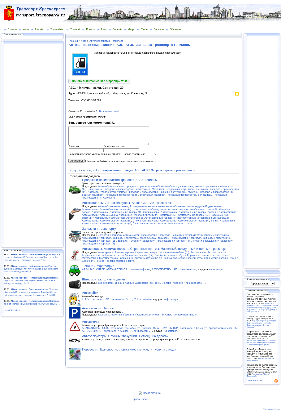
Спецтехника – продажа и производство (111, 189)
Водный (117, 29)
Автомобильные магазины (113, 206)
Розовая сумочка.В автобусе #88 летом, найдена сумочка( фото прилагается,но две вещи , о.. (31, 269)
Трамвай (75, 29)
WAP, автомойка (115, 299)
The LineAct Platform (271, 409)
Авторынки (109, 197)
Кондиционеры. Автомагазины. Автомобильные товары (174, 212)
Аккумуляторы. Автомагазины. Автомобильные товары (162, 206)
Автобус (39, 29)
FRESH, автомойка (93, 299)
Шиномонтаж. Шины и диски (103, 279)
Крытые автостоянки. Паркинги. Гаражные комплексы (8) (131, 314)
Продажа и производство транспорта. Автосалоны (120, 180)
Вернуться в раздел (132, 170)
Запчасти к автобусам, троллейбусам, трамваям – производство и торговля (157, 237)
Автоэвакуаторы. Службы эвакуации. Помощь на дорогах (125, 336)
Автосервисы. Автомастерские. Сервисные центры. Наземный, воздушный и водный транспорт (154, 249)
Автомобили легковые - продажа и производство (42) (129, 186)
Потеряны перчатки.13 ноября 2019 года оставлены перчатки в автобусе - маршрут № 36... (31, 280)
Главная (12, 29)
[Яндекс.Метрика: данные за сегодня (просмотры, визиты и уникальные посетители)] (150, 393)
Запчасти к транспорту (99, 228)
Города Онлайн (140, 399)
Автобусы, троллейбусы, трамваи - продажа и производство (123, 191)
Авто (26, 29)
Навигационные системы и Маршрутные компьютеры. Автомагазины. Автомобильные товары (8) (155, 216)
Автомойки (90, 293)
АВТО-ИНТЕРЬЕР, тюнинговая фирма (128, 269)
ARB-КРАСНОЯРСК (93, 269)
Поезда (90, 29)
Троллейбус (57, 29)
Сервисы (159, 29)
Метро (131, 29)
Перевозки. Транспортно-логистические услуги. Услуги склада (129, 349)
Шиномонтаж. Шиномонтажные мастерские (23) (125, 282)
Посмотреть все (12, 310)
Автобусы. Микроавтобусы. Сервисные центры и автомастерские (192, 255)
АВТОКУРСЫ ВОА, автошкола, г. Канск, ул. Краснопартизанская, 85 (197, 328)
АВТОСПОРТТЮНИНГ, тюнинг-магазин (174, 269)
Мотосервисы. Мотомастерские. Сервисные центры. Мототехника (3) (122, 258)
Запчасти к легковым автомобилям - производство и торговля (134, 235)
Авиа (103, 29)
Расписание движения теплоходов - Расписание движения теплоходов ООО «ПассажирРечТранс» (261, 342)
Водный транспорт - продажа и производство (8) (110, 194)
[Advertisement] (32, 144)
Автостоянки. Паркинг (98, 308)
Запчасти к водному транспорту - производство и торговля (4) (154, 240)
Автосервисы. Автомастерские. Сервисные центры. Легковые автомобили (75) (143, 252)
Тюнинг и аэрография (98, 266)
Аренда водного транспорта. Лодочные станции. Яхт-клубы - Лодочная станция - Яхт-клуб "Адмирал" (261, 324)
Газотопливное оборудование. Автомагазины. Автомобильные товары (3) (175, 209)
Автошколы (90, 322)
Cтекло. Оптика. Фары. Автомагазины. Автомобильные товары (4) (171, 220)
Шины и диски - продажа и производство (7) (179, 282)
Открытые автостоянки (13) (181, 314)
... (126, 183)
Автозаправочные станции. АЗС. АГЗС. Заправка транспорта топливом (129, 45)
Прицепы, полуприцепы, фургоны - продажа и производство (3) (196, 191)
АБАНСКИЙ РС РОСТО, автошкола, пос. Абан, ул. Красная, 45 (119, 328)
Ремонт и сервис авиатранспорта (115, 260)
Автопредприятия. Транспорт (106, 40)
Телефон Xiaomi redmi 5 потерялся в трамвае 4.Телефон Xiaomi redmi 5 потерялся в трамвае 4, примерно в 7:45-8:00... (31, 292)
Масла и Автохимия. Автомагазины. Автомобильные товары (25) (171, 214)
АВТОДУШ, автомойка (139, 299)
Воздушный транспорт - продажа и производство (168, 194)
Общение (175, 29)
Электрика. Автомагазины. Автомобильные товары (162, 223)
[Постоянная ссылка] (109, 111)
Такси (144, 29)
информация (216, 269)
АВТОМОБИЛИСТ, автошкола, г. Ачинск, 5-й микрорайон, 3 (116, 330)
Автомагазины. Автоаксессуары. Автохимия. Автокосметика (127, 203)
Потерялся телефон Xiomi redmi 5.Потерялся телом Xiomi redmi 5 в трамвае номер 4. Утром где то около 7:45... (32, 257)
